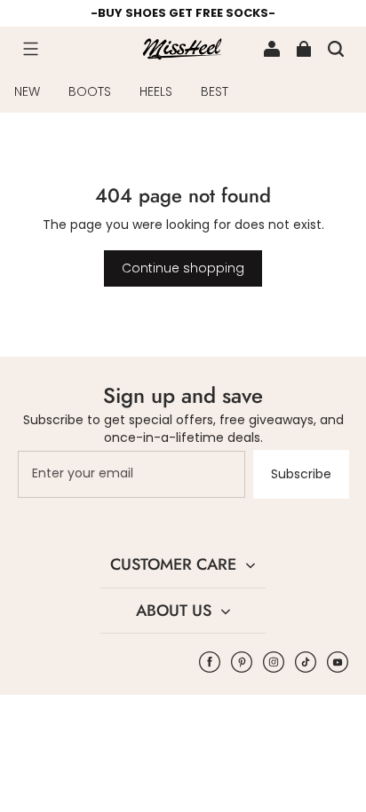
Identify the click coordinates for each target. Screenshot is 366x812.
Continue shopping (183, 268)
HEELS (155, 91)
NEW (27, 91)
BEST (214, 91)
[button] (30, 48)
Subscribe (301, 474)
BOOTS (89, 91)
